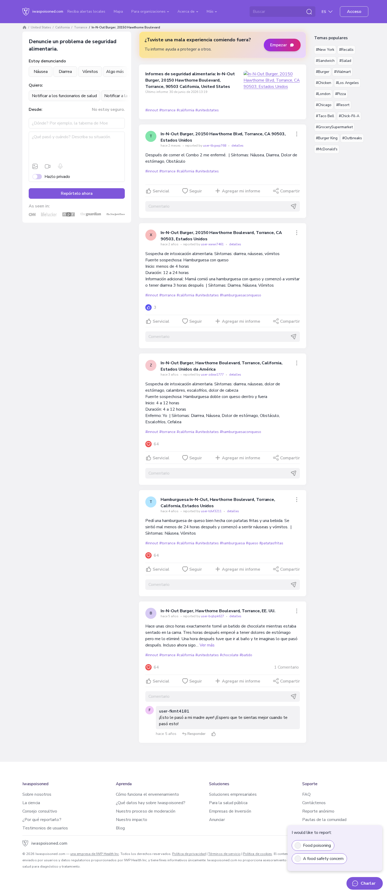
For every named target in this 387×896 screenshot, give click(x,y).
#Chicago (323, 104)
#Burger (322, 71)
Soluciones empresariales (233, 794)
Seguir (195, 191)
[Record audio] (60, 166)
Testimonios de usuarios (45, 828)
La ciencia (31, 803)
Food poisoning (317, 845)
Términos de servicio (224, 854)
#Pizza (340, 93)
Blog (120, 828)
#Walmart (342, 71)
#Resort (342, 104)
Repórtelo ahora (77, 193)
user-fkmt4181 (174, 711)
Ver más (207, 645)
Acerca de (186, 11)
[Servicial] (213, 734)
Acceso (354, 11)
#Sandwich (325, 60)
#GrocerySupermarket (334, 127)
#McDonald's (327, 149)
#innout (151, 110)
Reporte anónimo (318, 811)
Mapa (118, 11)
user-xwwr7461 (213, 244)
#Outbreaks (352, 138)
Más (211, 11)
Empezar (278, 45)
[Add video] (47, 166)
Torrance (80, 27)
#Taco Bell (325, 115)
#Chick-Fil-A (349, 115)
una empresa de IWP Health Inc (94, 854)
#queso (252, 543)
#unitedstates (207, 110)
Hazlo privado (57, 177)
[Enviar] (293, 206)
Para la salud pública (228, 803)
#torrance (167, 110)
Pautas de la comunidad (324, 820)
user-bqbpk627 (213, 616)
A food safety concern (323, 859)
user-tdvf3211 (211, 511)
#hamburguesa (232, 543)
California (62, 27)
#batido (246, 655)
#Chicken (323, 82)
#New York (325, 49)
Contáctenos (314, 803)
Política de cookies (257, 854)
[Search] (309, 11)
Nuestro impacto (131, 820)
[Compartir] (297, 134)
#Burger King (327, 138)
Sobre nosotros (36, 794)
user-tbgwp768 (215, 145)
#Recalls (346, 49)
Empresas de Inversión (230, 811)
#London (323, 93)
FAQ (306, 794)
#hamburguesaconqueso (240, 295)
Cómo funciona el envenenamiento (147, 794)
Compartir (290, 191)
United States (41, 27)
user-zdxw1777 (213, 374)
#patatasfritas (271, 543)
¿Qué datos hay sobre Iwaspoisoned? (151, 803)
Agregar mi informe (241, 191)
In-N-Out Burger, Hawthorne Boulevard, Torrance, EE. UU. (218, 611)
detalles (237, 145)
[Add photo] (35, 166)
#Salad (345, 60)
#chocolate (229, 655)
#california (185, 110)
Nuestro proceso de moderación (145, 811)
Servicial (161, 191)
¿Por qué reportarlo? (41, 820)
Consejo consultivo (39, 811)
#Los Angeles (347, 82)
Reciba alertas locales (86, 11)
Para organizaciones (149, 11)
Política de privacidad (189, 854)
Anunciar (217, 820)
